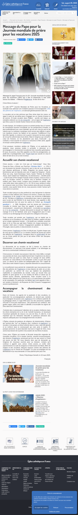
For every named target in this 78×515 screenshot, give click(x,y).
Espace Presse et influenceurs (60, 468)
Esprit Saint (31, 154)
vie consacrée (25, 120)
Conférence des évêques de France (6, 13)
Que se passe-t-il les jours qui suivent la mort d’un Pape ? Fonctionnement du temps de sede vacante (64, 87)
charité (18, 196)
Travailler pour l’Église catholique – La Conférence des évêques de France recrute (50, 477)
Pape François (41, 20)
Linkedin (39, 39)
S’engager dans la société (27, 13)
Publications (5, 490)
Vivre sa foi (15, 477)
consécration (40, 234)
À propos (47, 468)
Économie (26, 474)
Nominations (5, 488)
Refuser (55, 507)
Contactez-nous (71, 481)
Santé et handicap (28, 487)
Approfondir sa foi (16, 13)
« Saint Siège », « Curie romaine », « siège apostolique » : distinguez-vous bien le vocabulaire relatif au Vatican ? (63, 79)
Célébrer (14, 479)
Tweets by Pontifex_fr (64, 145)
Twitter (31, 39)
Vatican (46, 13)
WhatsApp (8, 43)
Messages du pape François (54, 20)
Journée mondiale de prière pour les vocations (42, 368)
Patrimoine (26, 485)
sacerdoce (46, 208)
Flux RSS (69, 468)
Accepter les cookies (41, 507)
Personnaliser (69, 507)
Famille (25, 479)
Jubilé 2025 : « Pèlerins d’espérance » (40, 397)
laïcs (34, 280)
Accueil (5, 20)
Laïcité (25, 481)
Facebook (22, 39)
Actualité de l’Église (37, 13)
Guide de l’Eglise (6, 482)
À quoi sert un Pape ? (59, 83)
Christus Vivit (36, 166)
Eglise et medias (27, 483)
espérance (28, 99)
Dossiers (36, 474)
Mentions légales (71, 471)
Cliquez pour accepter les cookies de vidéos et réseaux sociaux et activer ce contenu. (64, 130)
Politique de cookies (54, 511)
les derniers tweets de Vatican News (63, 141)
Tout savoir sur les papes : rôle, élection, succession (23, 20)
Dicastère (38, 413)
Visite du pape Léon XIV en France (38, 481)
